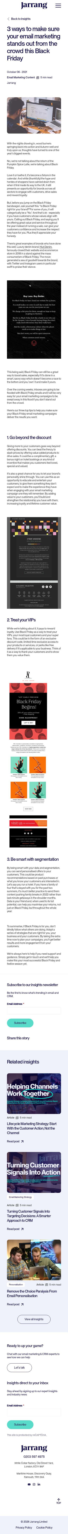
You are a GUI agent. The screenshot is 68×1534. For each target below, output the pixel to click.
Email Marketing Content (21, 77)
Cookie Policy (44, 1527)
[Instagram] (34, 1484)
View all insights (34, 1319)
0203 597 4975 (34, 1456)
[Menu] (58, 5)
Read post (13, 1141)
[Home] (34, 5)
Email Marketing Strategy (20, 1197)
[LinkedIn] (38, 1484)
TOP (58, 1503)
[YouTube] (29, 1484)
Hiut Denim (46, 246)
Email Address (14, 1004)
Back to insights (21, 19)
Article (10, 1117)
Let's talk (19, 1367)
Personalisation (16, 1284)
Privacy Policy (24, 1527)
